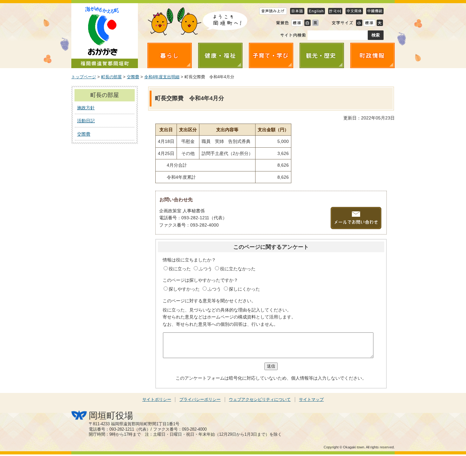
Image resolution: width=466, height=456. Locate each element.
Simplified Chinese (354, 11)
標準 (369, 23)
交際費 (133, 77)
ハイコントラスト (307, 23)
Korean (335, 11)
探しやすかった (185, 289)
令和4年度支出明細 (161, 77)
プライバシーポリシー (200, 399)
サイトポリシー (156, 399)
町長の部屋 (111, 77)
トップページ (83, 77)
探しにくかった (244, 289)
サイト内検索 (293, 35)
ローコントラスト (315, 23)
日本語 (297, 11)
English (316, 11)
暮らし (169, 55)
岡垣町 (104, 35)
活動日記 (86, 120)
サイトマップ (311, 399)
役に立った (180, 268)
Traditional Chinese (375, 11)
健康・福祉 (220, 55)
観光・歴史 (322, 55)
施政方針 (86, 107)
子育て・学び (271, 55)
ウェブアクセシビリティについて (260, 399)
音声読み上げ (273, 11)
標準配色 (297, 23)
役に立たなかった (238, 268)
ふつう (206, 268)
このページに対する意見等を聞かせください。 (209, 300)
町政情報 (372, 55)
